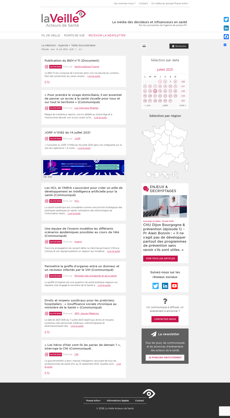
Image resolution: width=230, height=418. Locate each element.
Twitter (156, 286)
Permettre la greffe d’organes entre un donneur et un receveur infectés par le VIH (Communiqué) (82, 268)
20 (150, 96)
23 (165, 96)
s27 (183, 86)
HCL (76, 201)
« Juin (148, 105)
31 (170, 101)
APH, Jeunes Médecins (86, 313)
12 (145, 91)
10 (170, 86)
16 (165, 91)
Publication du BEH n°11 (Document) (72, 60)
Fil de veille (50, 35)
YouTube (174, 286)
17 (170, 91)
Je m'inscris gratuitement (165, 357)
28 (155, 101)
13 (150, 91)
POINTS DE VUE (74, 35)
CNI (76, 354)
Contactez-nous (165, 319)
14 (155, 91)
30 (165, 101)
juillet (165, 105)
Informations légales (118, 400)
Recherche (180, 46)
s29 (183, 96)
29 (160, 101)
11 (175, 86)
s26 (183, 81)
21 (155, 96)
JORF (77, 138)
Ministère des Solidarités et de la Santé (95, 276)
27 (150, 101)
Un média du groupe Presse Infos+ (170, 3)
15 (160, 91)
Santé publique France (86, 66)
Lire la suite (93, 76)
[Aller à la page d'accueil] (63, 18)
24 (170, 96)
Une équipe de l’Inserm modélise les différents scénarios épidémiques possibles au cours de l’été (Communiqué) (82, 232)
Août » (182, 105)
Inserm (78, 241)
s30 (183, 101)
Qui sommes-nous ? (124, 3)
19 (145, 96)
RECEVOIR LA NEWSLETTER (107, 35)
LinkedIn (165, 286)
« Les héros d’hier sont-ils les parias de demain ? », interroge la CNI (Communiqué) (83, 346)
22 (160, 96)
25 (175, 96)
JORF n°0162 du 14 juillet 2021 (67, 132)
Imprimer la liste (144, 46)
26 (145, 101)
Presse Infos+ (93, 400)
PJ (48, 82)
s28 (183, 91)
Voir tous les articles (160, 258)
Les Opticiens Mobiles (86, 108)
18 (175, 91)
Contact (143, 3)
